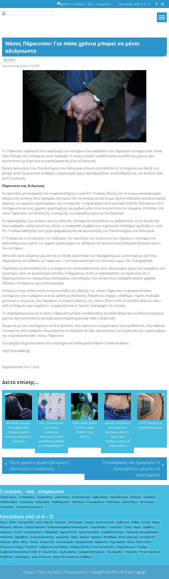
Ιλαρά (74, 537)
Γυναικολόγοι (27, 497)
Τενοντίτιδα (50, 552)
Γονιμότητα (115, 527)
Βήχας (156, 522)
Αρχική (29, 572)
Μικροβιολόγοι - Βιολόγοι (125, 497)
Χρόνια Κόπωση (41, 557)
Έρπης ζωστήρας (89, 532)
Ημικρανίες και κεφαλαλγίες (142, 532)
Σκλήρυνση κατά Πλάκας (53, 547)
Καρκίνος (96, 537)
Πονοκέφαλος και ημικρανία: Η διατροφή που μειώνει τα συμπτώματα (131, 469)
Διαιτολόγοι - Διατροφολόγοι (73, 497)
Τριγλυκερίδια (67, 552)
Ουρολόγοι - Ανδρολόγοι (35, 502)
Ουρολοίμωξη (64, 542)
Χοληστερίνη (22, 557)
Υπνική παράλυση (149, 552)
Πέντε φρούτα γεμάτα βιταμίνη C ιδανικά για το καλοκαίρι (39, 465)
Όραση (34, 542)
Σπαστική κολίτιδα (103, 547)
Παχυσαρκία (117, 542)
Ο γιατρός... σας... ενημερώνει (91, 4)
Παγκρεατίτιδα (84, 542)
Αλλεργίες (60, 522)
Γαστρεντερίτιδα (35, 527)
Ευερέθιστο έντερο (112, 532)
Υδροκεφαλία (115, 552)
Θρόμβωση (21, 537)
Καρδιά (84, 537)
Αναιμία (89, 522)
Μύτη (24, 542)
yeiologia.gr (137, 572)
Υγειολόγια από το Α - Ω (135, 4)
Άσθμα (135, 522)
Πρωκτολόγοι (130, 502)
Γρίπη (127, 527)
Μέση (16, 542)
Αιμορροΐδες (26, 522)
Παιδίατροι (113, 502)
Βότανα (18, 527)
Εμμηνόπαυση (68, 532)
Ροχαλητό (31, 547)
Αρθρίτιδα (122, 522)
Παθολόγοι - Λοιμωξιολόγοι (88, 502)
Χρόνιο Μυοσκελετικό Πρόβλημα (72, 557)
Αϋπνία (145, 522)
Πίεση (130, 542)
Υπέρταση (131, 552)
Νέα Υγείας (9, 59)
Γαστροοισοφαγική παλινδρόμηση (67, 527)
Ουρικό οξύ (47, 542)
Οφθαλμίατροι (61, 502)
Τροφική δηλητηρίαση (91, 552)
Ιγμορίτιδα (62, 537)
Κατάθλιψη (110, 537)
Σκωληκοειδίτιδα (80, 547)
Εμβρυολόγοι (100, 497)
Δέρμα (137, 527)
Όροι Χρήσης (50, 572)
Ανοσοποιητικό (105, 522)
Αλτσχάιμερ (75, 522)
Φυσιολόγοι (147, 502)
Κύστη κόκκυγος (128, 537)
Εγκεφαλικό (51, 532)
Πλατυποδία (143, 542)
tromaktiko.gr (20, 350)
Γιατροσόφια (98, 527)
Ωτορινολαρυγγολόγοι (29, 507)
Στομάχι (142, 547)
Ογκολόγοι (149, 497)
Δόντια (18, 532)
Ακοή (39, 522)
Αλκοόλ (48, 522)
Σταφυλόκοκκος (125, 547)
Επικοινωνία (75, 572)
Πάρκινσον (101, 542)
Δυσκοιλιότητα (34, 532)
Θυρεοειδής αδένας (42, 537)
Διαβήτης (148, 527)
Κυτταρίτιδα (147, 537)
